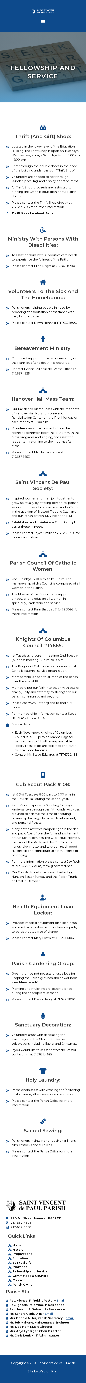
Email (61, 1300)
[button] (43, 21)
